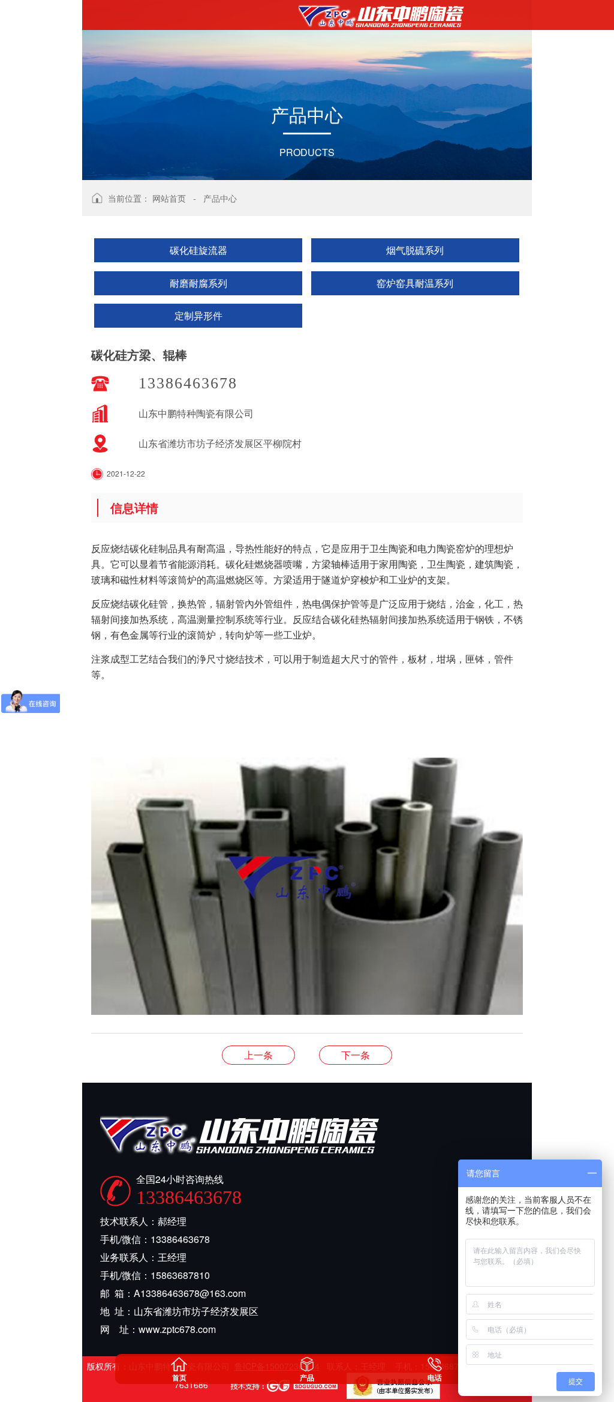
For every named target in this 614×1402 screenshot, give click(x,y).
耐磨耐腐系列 (198, 283)
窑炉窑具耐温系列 (415, 283)
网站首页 (169, 198)
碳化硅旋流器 (198, 250)
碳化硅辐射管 (355, 1055)
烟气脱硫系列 (415, 250)
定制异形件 (198, 315)
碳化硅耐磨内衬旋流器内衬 (258, 1055)
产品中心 (220, 198)
